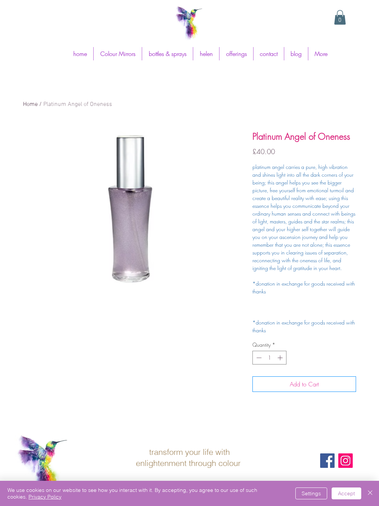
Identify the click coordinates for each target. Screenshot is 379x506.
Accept (346, 493)
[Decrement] (258, 357)
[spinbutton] (269, 357)
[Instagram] (345, 460)
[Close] (370, 493)
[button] (340, 17)
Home (30, 104)
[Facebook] (327, 460)
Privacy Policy (44, 496)
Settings (311, 493)
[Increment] (280, 357)
